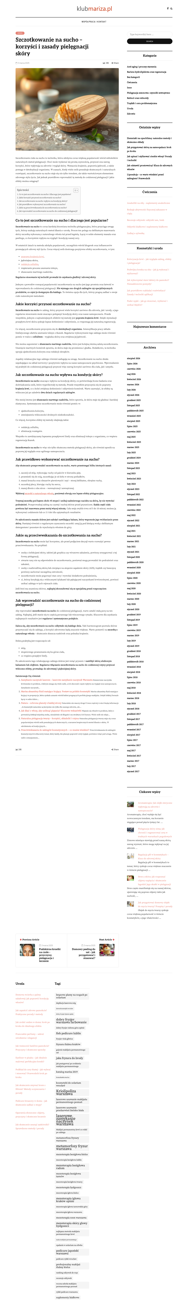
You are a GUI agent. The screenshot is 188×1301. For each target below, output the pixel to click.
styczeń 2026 (133, 395)
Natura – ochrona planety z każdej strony (41, 703)
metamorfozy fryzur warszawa (72, 1147)
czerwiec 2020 (134, 583)
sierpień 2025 (133, 421)
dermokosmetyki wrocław (64, 1009)
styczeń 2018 (133, 708)
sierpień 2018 (133, 672)
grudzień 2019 (134, 614)
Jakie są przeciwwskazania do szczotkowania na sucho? (43, 208)
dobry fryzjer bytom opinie (64, 1014)
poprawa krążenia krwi (32, 256)
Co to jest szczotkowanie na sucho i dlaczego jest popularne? (45, 194)
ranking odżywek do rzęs (67, 1273)
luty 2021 (131, 546)
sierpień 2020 (133, 572)
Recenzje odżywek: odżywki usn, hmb (145, 220)
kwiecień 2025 (134, 442)
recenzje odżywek (64, 1278)
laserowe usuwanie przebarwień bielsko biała (70, 1109)
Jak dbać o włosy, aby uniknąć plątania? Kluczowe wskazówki (51, 710)
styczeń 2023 (133, 489)
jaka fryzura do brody (69, 1058)
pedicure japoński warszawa (67, 1252)
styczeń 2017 (133, 771)
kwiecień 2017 (134, 755)
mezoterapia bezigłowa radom (70, 1167)
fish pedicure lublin (68, 1033)
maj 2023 (131, 473)
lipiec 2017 (132, 740)
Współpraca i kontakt (94, 22)
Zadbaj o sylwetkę (135, 233)
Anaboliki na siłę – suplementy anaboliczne (148, 203)
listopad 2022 (133, 494)
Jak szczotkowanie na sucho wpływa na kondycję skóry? (43, 201)
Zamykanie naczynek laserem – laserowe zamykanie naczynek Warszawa (57, 680)
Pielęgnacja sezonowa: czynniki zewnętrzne (148, 92)
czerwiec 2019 (134, 630)
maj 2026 (131, 374)
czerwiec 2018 (134, 682)
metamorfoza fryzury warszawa (67, 1139)
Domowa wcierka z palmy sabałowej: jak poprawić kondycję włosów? (32, 998)
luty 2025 (131, 452)
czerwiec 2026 (134, 368)
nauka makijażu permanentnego (66, 1240)
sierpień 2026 (133, 358)
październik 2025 (135, 410)
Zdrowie (131, 113)
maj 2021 (131, 531)
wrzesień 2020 (134, 567)
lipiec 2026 (132, 363)
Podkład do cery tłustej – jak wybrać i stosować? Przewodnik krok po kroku (33, 1073)
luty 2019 (131, 640)
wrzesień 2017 (134, 729)
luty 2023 (131, 484)
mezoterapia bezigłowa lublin (69, 1160)
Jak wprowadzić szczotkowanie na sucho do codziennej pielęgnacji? (48, 211)
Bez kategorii (133, 77)
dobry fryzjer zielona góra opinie (70, 1028)
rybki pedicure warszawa (67, 1292)
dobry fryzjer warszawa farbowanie (71, 1021)
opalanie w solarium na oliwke (69, 1245)
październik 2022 (135, 499)
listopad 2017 (133, 719)
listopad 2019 (133, 619)
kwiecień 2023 (134, 478)
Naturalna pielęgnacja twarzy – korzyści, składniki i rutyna (50, 718)
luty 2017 (131, 766)
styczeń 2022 (133, 520)
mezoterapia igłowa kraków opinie (68, 1200)
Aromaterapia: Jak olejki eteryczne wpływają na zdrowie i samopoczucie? (155, 807)
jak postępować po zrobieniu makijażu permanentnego (68, 1065)
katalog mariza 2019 (67, 1071)
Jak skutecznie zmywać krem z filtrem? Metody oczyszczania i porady (31, 1089)
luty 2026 (131, 389)
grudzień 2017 (134, 714)
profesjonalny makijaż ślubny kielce (68, 1266)
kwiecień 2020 (134, 593)
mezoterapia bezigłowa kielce (72, 1154)
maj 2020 (131, 588)
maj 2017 (131, 750)
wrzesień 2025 (134, 416)
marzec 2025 (133, 447)
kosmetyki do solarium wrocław (68, 1084)
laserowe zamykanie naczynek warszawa (65, 1120)
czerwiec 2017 (134, 745)
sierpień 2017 (133, 734)
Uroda (20, 33)
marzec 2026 (133, 384)
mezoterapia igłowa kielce (67, 1193)
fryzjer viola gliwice (64, 1039)
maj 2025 (131, 436)
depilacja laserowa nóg (66, 1003)
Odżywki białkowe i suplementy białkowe (147, 226)
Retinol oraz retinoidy (138, 98)
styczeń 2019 (133, 646)
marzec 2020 (133, 599)
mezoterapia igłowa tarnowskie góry (72, 1207)
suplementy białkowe (67, 1297)
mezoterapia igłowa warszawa (69, 1212)
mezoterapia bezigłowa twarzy (69, 1182)
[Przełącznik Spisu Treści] (74, 190)
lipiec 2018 (132, 677)
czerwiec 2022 (134, 510)
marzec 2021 (133, 541)
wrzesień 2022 (134, 504)
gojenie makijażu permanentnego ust (70, 1051)
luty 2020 (131, 604)
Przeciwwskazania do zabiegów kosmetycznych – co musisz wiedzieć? (55, 730)
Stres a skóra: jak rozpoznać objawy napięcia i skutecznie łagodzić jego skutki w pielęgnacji (154, 880)
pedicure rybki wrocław (66, 1259)
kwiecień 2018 (134, 693)
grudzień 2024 (134, 457)
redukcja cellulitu (29, 264)
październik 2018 (135, 661)
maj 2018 (131, 687)
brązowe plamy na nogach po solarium (71, 996)
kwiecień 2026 (134, 379)
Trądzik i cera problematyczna (142, 103)
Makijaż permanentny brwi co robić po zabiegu (71, 1131)
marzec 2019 (133, 635)
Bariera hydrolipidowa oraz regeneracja (146, 72)
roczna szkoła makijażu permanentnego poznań (66, 1285)
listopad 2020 (133, 557)
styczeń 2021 (133, 551)
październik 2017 (135, 724)
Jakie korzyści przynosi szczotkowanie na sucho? (40, 197)
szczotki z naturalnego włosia (39, 493)
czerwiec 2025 (134, 431)
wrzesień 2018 (134, 666)
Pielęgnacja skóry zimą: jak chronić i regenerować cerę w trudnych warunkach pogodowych (155, 832)
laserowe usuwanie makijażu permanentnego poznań (71, 1101)
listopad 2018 (133, 656)
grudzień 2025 (134, 400)
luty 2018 (131, 703)
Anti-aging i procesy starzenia (141, 66)
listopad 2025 (133, 405)
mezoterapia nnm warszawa (71, 1217)
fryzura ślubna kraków (68, 1044)
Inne (129, 87)
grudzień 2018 (134, 651)
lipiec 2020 (132, 578)
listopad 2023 (133, 468)
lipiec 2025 (132, 426)
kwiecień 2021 (134, 536)
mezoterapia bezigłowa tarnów (68, 1175)
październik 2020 (135, 562)
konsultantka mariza (62, 1077)
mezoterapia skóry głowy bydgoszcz (71, 1224)
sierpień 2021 (133, 525)
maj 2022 (131, 515)
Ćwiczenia (132, 82)
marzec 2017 (133, 761)
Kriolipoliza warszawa (66, 1092)
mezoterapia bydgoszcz (68, 1187)
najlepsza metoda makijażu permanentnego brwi (68, 1233)
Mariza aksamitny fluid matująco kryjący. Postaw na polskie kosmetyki (55, 691)
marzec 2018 (133, 698)
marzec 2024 (133, 463)
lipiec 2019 (132, 625)
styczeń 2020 (133, 609)
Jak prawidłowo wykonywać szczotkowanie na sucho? (42, 204)
